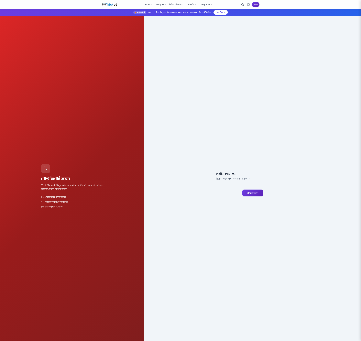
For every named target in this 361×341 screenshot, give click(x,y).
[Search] (242, 4)
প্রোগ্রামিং (191, 4)
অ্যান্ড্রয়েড (160, 4)
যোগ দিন (219, 12)
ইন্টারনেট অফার (176, 4)
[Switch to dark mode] (248, 4)
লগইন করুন (252, 193)
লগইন (256, 4)
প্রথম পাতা (149, 4)
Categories (205, 4)
